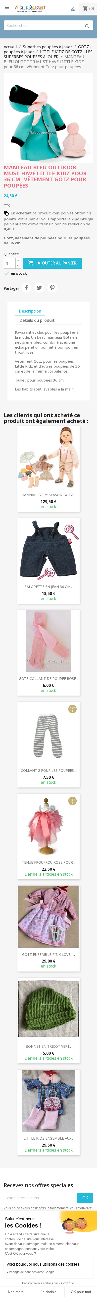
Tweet (39, 288)
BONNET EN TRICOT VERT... (49, 1046)
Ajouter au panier (52, 263)
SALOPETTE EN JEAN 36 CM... (49, 586)
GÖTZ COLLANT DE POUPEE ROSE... (48, 678)
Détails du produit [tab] (37, 320)
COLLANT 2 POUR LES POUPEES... (48, 770)
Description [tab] (30, 311)
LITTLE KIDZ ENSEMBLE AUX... (48, 1138)
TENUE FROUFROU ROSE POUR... (48, 862)
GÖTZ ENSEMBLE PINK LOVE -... (48, 954)
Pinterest (52, 288)
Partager (26, 288)
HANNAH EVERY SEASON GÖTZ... (48, 494)
